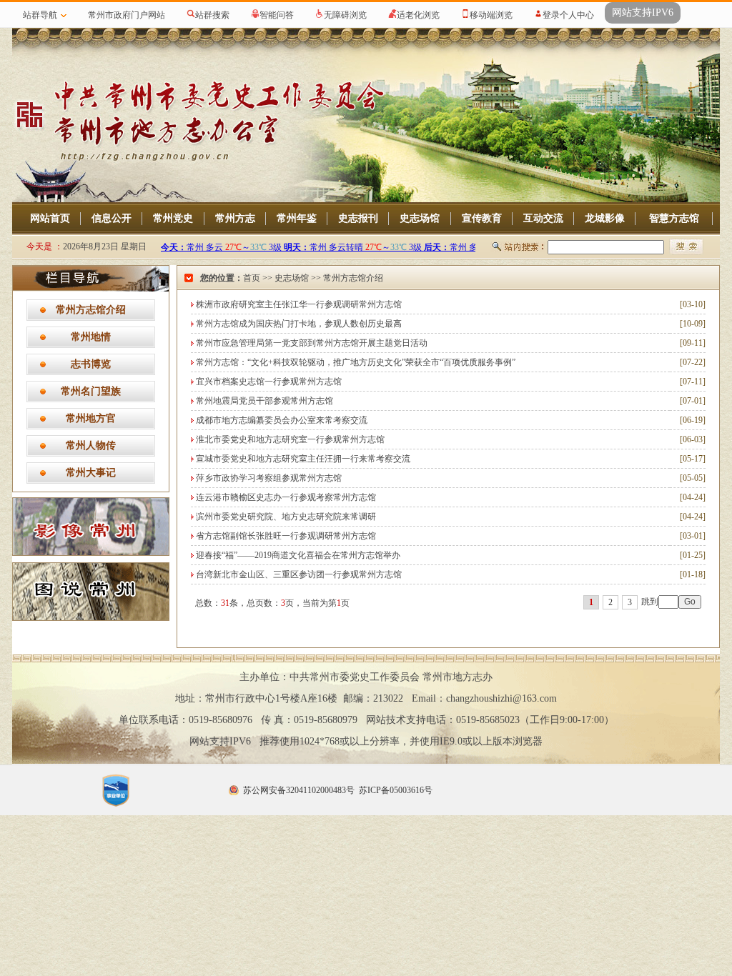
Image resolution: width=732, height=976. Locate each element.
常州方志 (235, 218)
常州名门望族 (91, 391)
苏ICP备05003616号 (395, 790)
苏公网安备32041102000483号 (299, 790)
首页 (251, 278)
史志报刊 (358, 218)
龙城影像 (605, 218)
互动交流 (543, 218)
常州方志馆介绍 (91, 309)
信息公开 (112, 218)
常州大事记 (91, 472)
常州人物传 (91, 445)
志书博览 (91, 364)
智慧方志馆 (674, 218)
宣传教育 (482, 218)
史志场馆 (420, 218)
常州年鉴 (297, 218)
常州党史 (173, 218)
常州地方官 (91, 418)
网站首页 (50, 218)
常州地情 (91, 337)
